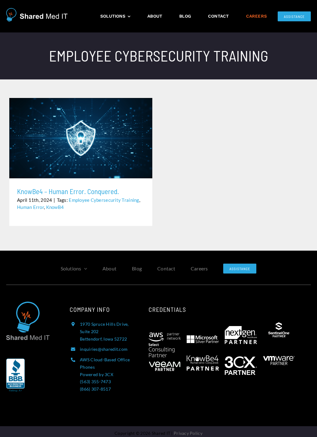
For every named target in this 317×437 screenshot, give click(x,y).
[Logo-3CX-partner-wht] (241, 359)
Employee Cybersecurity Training (104, 200)
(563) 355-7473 (95, 381)
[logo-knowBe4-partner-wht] (203, 358)
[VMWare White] (279, 353)
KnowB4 (55, 207)
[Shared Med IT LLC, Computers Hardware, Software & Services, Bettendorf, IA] (15, 381)
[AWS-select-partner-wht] (165, 335)
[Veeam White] (165, 360)
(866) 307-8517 (95, 389)
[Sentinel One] (279, 324)
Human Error (30, 207)
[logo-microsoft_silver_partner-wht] (203, 338)
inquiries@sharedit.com (104, 349)
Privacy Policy (188, 433)
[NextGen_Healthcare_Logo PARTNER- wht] (241, 328)
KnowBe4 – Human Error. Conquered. (81, 134)
